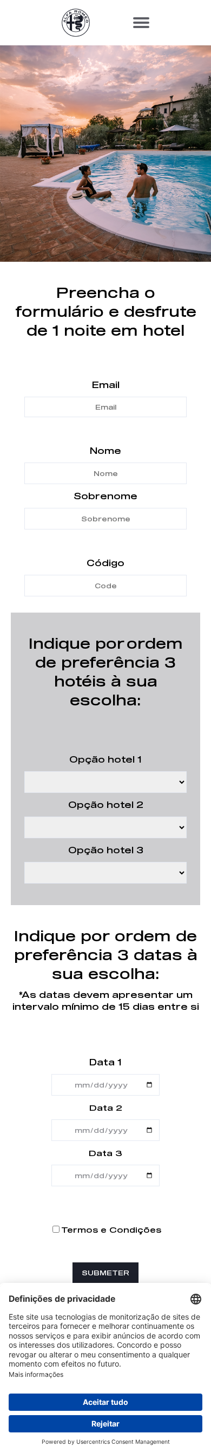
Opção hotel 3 (105, 850)
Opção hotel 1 (105, 759)
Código (105, 563)
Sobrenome (105, 496)
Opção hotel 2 (105, 804)
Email (106, 384)
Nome (105, 450)
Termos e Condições (111, 1229)
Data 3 (105, 1153)
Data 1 (105, 1062)
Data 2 (105, 1107)
